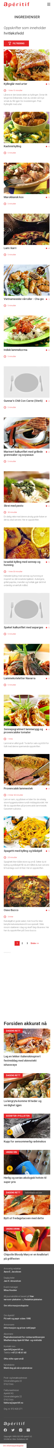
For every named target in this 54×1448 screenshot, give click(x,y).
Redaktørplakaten (33, 1299)
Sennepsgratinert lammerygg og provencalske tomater (23, 731)
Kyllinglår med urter (15, 83)
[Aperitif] (16, 4)
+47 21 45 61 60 (18, 1352)
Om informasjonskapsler (16, 1305)
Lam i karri (10, 248)
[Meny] (48, 4)
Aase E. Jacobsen (12, 1272)
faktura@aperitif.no (13, 1403)
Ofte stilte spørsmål (14, 1359)
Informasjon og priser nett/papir (20, 1328)
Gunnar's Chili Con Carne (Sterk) (23, 400)
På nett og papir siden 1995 (17, 1318)
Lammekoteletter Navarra (19, 678)
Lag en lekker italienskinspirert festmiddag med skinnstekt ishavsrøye (22, 1060)
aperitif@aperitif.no (13, 1349)
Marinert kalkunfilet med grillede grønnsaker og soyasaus (23, 453)
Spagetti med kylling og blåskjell (23, 850)
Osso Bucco (11, 910)
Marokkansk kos (14, 197)
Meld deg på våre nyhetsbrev (18, 1368)
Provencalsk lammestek (18, 788)
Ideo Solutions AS (20, 1439)
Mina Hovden (10, 1290)
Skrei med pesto (13, 505)
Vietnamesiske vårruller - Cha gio (24, 298)
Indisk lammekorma (15, 349)
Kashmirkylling (12, 146)
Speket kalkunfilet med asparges (23, 627)
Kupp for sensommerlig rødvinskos (25, 1141)
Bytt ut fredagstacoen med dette (24, 1218)
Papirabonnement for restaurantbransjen (24, 1337)
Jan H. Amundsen (12, 1281)
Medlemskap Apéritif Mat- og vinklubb (23, 1340)
